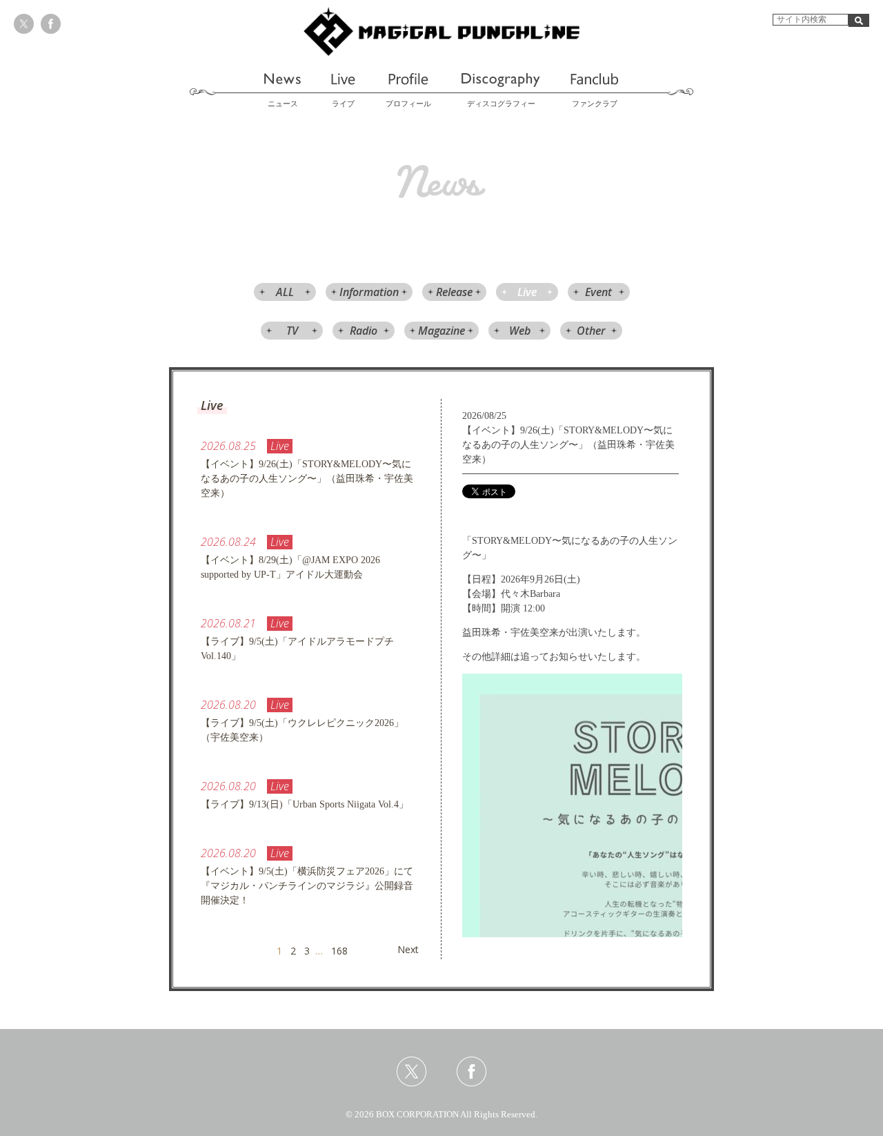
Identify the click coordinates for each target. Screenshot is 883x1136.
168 (339, 950)
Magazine (441, 330)
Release (454, 292)
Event (598, 292)
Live (527, 292)
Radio (363, 330)
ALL (285, 292)
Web (519, 330)
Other (591, 330)
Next (408, 949)
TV (292, 330)
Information (369, 292)
